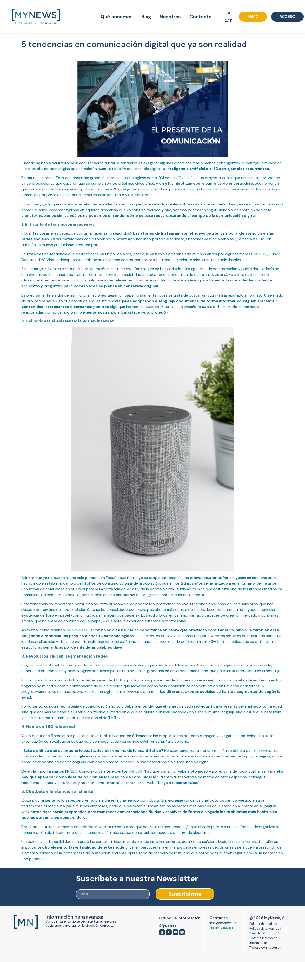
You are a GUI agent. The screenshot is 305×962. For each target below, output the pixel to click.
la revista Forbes (242, 839)
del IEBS (135, 769)
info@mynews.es (223, 921)
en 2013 (260, 252)
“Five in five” (188, 176)
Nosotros (170, 17)
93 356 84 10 (221, 926)
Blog (146, 17)
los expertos (77, 628)
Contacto (200, 17)
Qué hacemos (117, 17)
